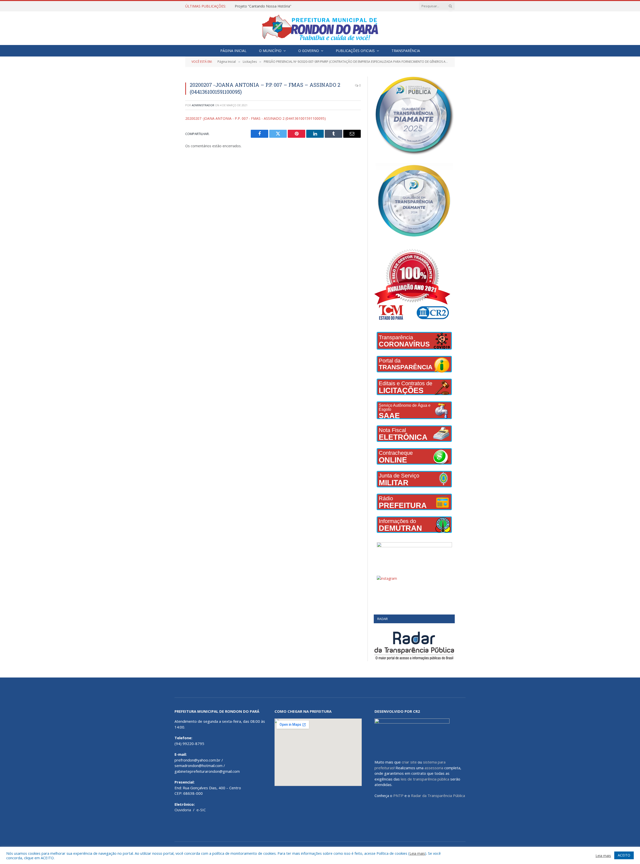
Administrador (203, 105)
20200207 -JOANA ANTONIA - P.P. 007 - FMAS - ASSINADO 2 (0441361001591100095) (255, 118)
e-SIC (201, 809)
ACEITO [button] (624, 855)
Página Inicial (233, 50)
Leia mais (417, 853)
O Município (270, 50)
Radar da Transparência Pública (438, 795)
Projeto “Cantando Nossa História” (263, 6)
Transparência (406, 50)
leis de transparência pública (425, 779)
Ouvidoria (182, 809)
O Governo (308, 50)
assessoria (433, 767)
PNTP (398, 795)
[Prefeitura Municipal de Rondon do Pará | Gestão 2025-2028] (320, 28)
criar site (409, 762)
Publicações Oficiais (355, 50)
